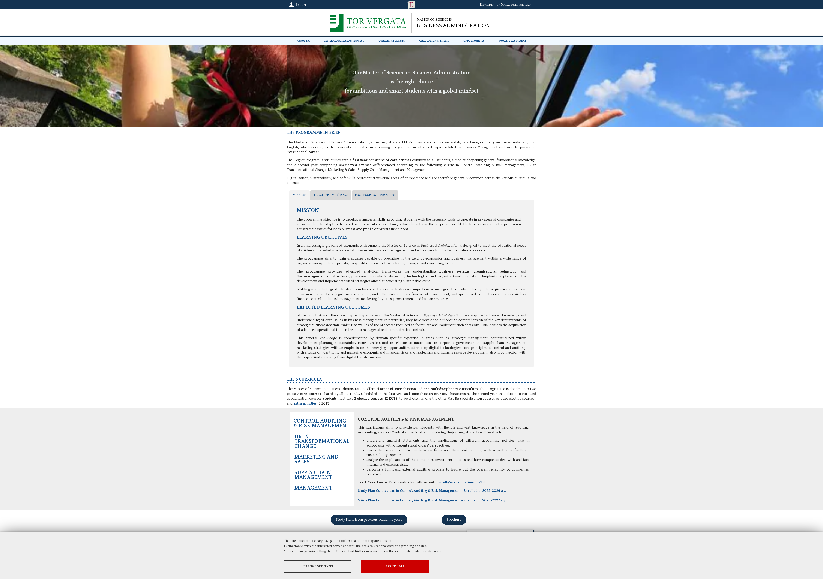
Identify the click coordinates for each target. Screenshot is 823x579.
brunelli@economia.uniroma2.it (460, 482)
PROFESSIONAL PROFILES (375, 195)
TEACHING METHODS (330, 195)
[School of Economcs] (411, 4)
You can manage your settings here (309, 551)
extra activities (305, 403)
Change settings (317, 566)
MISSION (300, 195)
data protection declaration (424, 551)
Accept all (395, 566)
